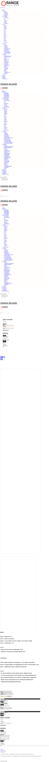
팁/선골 (5, 55)
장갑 (4, 19)
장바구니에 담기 (3, 731)
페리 (4, 38)
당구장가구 (5, 71)
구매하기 (2, 715)
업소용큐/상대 (6, 64)
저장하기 (2, 701)
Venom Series (6, 14)
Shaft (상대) (5, 15)
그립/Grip (5, 45)
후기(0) (1, 358)
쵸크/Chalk (6, 134)
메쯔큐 (5, 27)
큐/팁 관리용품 (6, 49)
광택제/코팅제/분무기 (8, 147)
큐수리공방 (4, 170)
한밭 (4, 41)
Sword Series (6, 12)
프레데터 (5, 40)
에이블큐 (5, 35)
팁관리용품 (5, 20)
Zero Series (5, 11)
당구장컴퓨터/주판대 (7, 72)
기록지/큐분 (6, 73)
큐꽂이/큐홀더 (6, 62)
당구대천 (5, 66)
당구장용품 (3, 54)
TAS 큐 (5, 37)
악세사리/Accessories (7, 53)
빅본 (4, 29)
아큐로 (5, 33)
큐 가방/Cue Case (6, 50)
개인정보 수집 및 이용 (3, 696)
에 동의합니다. (6, 696)
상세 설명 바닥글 (2, 357)
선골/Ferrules (6, 47)
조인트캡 (5, 22)
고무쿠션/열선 (6, 67)
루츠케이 (5, 111)
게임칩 (5, 70)
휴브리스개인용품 (5, 98)
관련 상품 (1, 359)
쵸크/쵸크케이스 (6, 17)
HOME (3, 91)
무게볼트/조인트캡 (6, 65)
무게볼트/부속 (6, 23)
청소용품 (5, 60)
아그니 (5, 31)
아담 (4, 32)
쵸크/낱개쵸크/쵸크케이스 (9, 146)
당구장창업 (3, 77)
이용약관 (1, 749)
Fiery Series (5, 13)
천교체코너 (3, 76)
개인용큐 (3, 24)
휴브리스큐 (3, 10)
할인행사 (3, 75)
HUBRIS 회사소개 (4, 78)
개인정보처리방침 (3, 750)
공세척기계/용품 (6, 61)
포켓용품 (5, 69)
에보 (4, 34)
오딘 (5, 122)
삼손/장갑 (5, 58)
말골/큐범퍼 (6, 158)
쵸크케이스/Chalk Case (7, 48)
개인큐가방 (6, 99)
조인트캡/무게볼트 (6, 51)
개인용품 (3, 43)
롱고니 (5, 110)
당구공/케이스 (6, 63)
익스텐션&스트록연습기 (7, 52)
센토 (4, 30)
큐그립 (5, 21)
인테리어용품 (6, 68)
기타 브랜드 (5, 42)
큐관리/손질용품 (6, 59)
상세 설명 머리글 (2, 356)
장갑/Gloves (6, 135)
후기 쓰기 (2, 704)
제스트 (5, 123)
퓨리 (4, 39)
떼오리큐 (5, 25)
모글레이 (5, 28)
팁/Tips (5, 44)
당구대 (5, 74)
